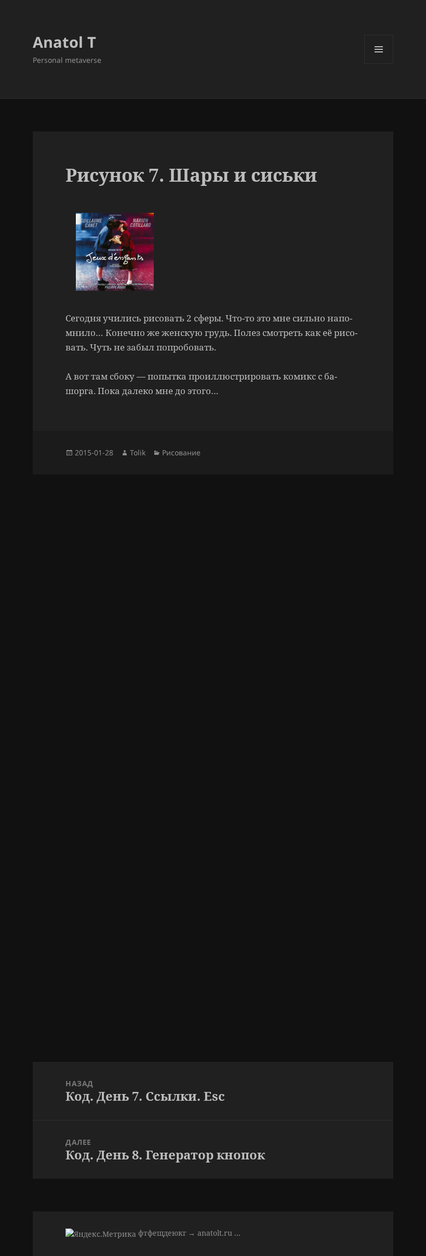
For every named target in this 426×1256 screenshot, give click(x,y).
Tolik (137, 452)
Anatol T (64, 42)
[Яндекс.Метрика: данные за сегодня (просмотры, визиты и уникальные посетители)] (100, 1233)
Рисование (181, 452)
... (237, 1233)
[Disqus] (213, 604)
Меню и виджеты (379, 63)
